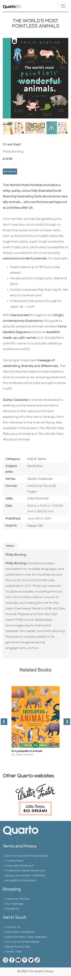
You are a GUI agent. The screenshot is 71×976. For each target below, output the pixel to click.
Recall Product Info (17, 947)
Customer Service (17, 899)
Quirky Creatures (39, 479)
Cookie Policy (14, 861)
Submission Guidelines (20, 932)
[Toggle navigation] (63, 5)
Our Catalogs (14, 904)
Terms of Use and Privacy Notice (26, 856)
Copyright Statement (19, 865)
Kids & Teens (36, 459)
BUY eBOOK (10, 172)
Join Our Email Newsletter (22, 942)
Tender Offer (13, 951)
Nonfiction (35, 466)
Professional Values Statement (25, 870)
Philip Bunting (15, 554)
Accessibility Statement (20, 880)
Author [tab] (10, 546)
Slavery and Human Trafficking (25, 875)
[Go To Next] (65, 723)
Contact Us (12, 927)
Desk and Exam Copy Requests (26, 937)
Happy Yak (35, 525)
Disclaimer (12, 908)
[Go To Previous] (2, 723)
